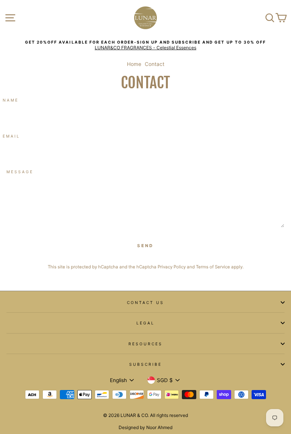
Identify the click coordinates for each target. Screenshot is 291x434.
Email (11, 136)
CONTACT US (145, 302)
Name (11, 100)
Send (145, 245)
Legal (145, 323)
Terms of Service (213, 266)
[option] (145, 45)
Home (134, 64)
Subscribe (145, 364)
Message (19, 171)
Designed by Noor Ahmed (145, 427)
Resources (145, 344)
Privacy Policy (172, 266)
